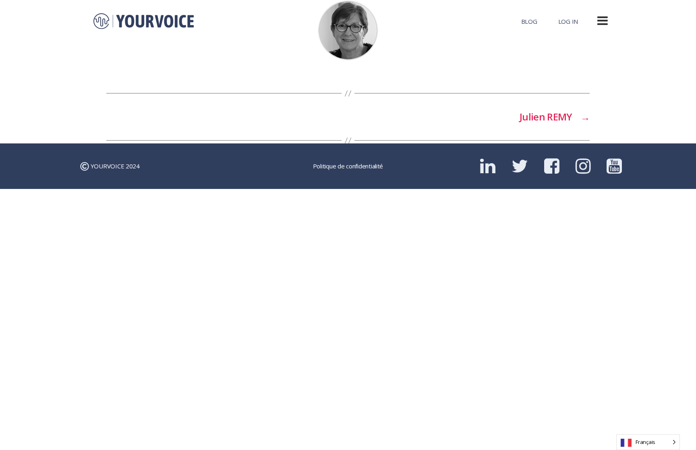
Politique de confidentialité (348, 166)
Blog (529, 21)
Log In (568, 21)
